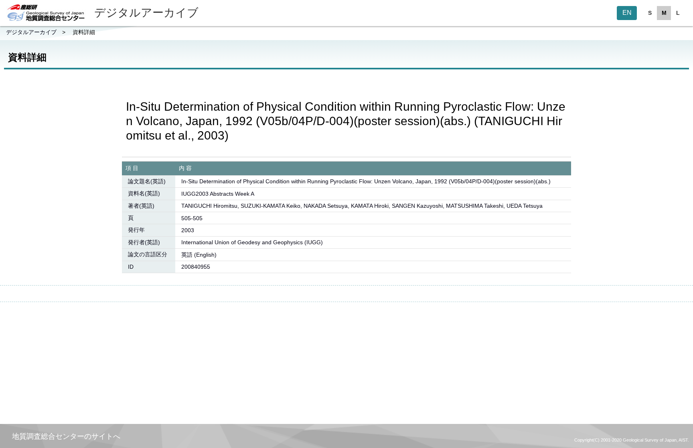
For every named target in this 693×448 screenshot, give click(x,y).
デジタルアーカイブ (31, 32)
